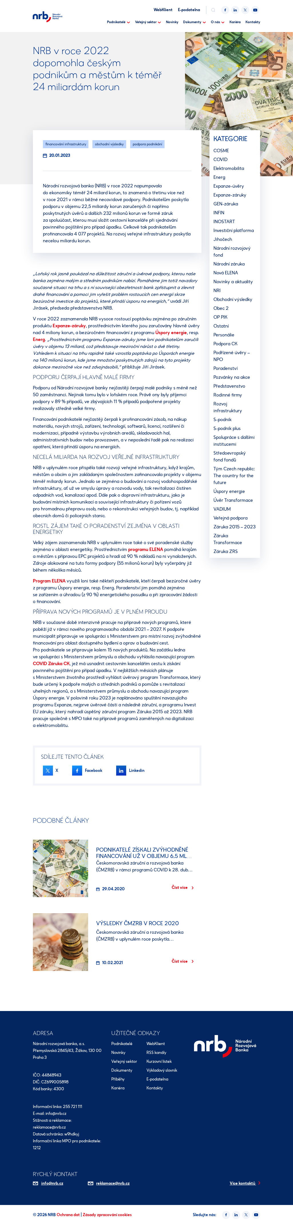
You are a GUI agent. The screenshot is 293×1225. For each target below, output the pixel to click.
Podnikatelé (116, 22)
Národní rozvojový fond (232, 251)
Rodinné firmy (227, 395)
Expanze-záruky (69, 325)
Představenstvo (229, 386)
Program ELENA (49, 581)
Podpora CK (225, 343)
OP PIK (220, 317)
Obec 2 (221, 308)
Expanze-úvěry (228, 186)
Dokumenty (192, 22)
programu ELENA (145, 549)
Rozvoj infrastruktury (227, 407)
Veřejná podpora (230, 518)
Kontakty (253, 22)
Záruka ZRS (225, 551)
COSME (221, 150)
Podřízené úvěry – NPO (231, 356)
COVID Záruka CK (51, 663)
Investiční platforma (233, 230)
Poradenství (225, 368)
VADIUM (222, 509)
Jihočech (222, 239)
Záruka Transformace (227, 539)
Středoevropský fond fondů (229, 456)
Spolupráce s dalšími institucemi (234, 441)
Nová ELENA (225, 272)
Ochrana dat (69, 1214)
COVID (220, 159)
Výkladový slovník (161, 1070)
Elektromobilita (228, 168)
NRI (217, 290)
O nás (215, 22)
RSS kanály (156, 1052)
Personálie (223, 335)
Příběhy (117, 1079)
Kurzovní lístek (159, 1061)
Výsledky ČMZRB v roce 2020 (137, 923)
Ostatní (221, 326)
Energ (39, 339)
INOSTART (224, 221)
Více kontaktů (243, 1183)
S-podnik (222, 419)
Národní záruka (229, 264)
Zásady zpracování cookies (107, 1214)
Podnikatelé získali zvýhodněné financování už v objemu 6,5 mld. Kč (144, 856)
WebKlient (163, 9)
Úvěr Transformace (233, 500)
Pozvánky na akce (231, 377)
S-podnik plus (227, 428)
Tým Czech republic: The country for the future (234, 475)
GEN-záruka (225, 204)
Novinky (172, 22)
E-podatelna (189, 9)
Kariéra (235, 22)
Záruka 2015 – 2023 (234, 527)
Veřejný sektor (146, 22)
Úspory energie (171, 332)
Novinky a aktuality (233, 281)
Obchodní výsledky (232, 299)
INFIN (218, 212)
